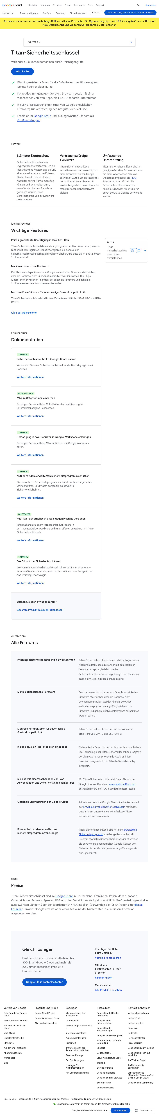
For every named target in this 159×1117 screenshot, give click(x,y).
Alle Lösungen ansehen (77, 1073)
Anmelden (150, 5)
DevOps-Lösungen (75, 1060)
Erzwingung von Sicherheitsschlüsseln (104, 807)
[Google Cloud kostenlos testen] (44, 982)
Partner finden (103, 977)
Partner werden (135, 1023)
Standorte (9, 1043)
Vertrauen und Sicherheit (16, 1020)
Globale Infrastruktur (14, 1038)
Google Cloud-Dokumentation (104, 1021)
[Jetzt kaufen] (22, 71)
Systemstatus (104, 1082)
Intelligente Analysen (76, 1033)
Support (100, 5)
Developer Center (136, 1038)
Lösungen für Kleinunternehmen (75, 1066)
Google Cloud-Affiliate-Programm (108, 1014)
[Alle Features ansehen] (24, 313)
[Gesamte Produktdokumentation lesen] (39, 610)
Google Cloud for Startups (109, 1077)
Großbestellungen (28, 120)
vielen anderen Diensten (122, 784)
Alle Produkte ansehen (108, 990)
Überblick (32, 5)
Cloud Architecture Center (109, 1058)
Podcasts (132, 1033)
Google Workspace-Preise (47, 1018)
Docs (90, 5)
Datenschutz (25, 1099)
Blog (6, 1063)
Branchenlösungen (75, 1055)
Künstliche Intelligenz (76, 1038)
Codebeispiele (104, 1053)
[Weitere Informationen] (30, 377)
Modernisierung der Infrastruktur (75, 1014)
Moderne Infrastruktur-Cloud (15, 1026)
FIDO (133, 177)
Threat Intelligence (29, 13)
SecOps (47, 13)
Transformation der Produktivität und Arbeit (77, 1049)
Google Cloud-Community (140, 1082)
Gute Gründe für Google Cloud (15, 1014)
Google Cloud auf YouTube (141, 1048)
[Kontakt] (96, 12)
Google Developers (106, 1073)
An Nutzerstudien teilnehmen (136, 1066)
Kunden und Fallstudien (15, 1048)
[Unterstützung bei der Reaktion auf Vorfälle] (130, 12)
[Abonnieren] (120, 1110)
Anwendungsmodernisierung (79, 1026)
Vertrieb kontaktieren (108, 957)
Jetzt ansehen (107, 25)
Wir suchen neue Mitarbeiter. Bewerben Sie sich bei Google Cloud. (140, 1075)
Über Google (10, 1099)
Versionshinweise (105, 1087)
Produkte (57, 5)
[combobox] (144, 1110)
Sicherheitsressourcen (81, 13)
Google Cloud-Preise (45, 1013)
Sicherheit (71, 1043)
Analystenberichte (13, 1053)
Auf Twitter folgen (137, 1060)
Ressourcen (79, 5)
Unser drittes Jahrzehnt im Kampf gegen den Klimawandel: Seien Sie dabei (93, 1104)
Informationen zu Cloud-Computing (109, 1041)
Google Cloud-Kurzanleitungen (105, 1029)
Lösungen (45, 5)
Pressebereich (135, 1043)
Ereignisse (133, 1028)
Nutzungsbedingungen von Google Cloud (91, 1099)
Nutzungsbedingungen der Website (51, 1099)
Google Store (42, 116)
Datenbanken (72, 1020)
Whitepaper (9, 1058)
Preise (67, 5)
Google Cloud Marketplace (110, 1035)
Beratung (60, 13)
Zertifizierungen (105, 1068)
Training (101, 1063)
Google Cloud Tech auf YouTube (139, 1054)
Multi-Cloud (9, 1033)
